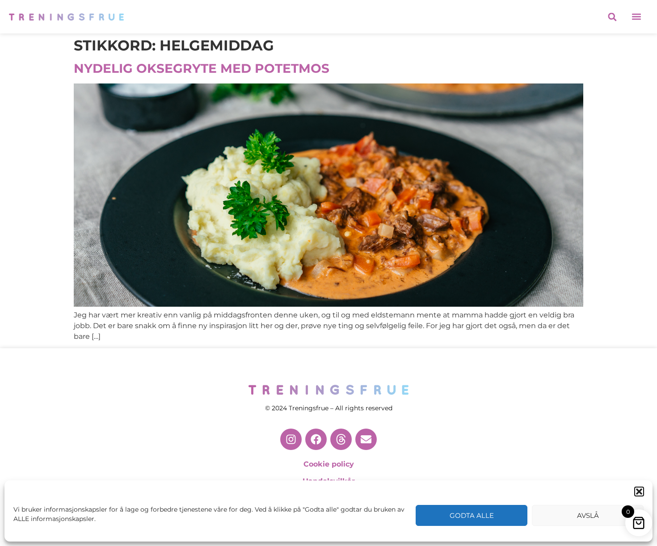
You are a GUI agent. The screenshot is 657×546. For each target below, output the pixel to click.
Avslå (588, 515)
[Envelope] (366, 439)
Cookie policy (328, 464)
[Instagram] (291, 439)
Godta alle (472, 515)
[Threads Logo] (341, 439)
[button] (639, 491)
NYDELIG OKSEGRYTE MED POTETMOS (201, 68)
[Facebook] (316, 439)
